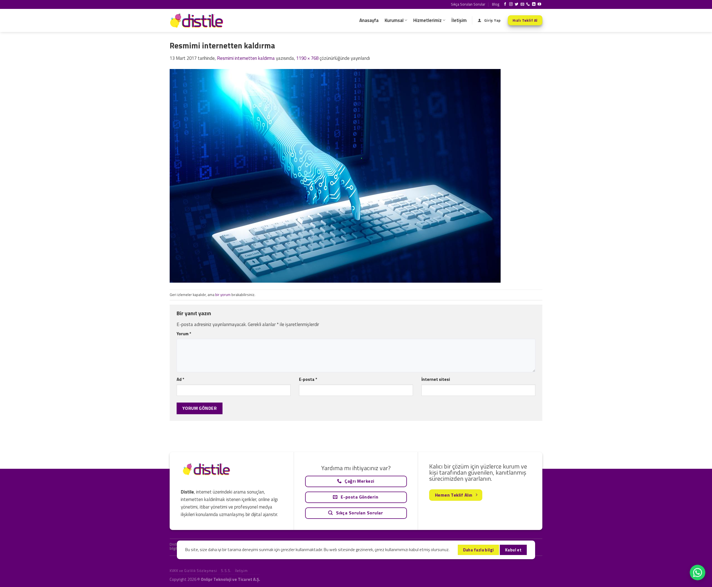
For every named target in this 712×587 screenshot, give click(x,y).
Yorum (184, 334)
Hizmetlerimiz (427, 20)
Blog (495, 4)
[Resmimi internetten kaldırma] (335, 175)
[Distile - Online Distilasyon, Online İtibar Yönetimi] (197, 20)
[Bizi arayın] (528, 4)
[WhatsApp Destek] (697, 572)
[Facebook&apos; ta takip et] (505, 4)
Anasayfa (369, 20)
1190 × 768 (307, 58)
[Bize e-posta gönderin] (522, 4)
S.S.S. (226, 570)
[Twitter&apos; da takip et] (516, 4)
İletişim (459, 20)
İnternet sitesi (435, 379)
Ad (180, 379)
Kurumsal (394, 20)
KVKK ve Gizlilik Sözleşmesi (193, 570)
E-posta (308, 379)
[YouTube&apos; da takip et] (539, 4)
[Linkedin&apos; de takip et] (534, 4)
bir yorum (223, 294)
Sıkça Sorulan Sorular (468, 4)
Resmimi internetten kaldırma (246, 58)
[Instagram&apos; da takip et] (511, 4)
